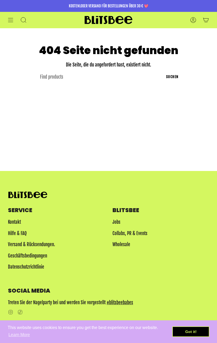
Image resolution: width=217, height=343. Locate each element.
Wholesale (121, 244)
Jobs (116, 222)
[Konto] (193, 20)
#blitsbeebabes (120, 302)
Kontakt (14, 222)
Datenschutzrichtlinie (26, 267)
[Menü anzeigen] (11, 20)
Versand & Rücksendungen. (31, 244)
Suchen (172, 77)
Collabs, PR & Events (129, 233)
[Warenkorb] (206, 20)
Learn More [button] (19, 334)
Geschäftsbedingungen (27, 256)
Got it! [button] (191, 332)
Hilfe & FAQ (17, 233)
